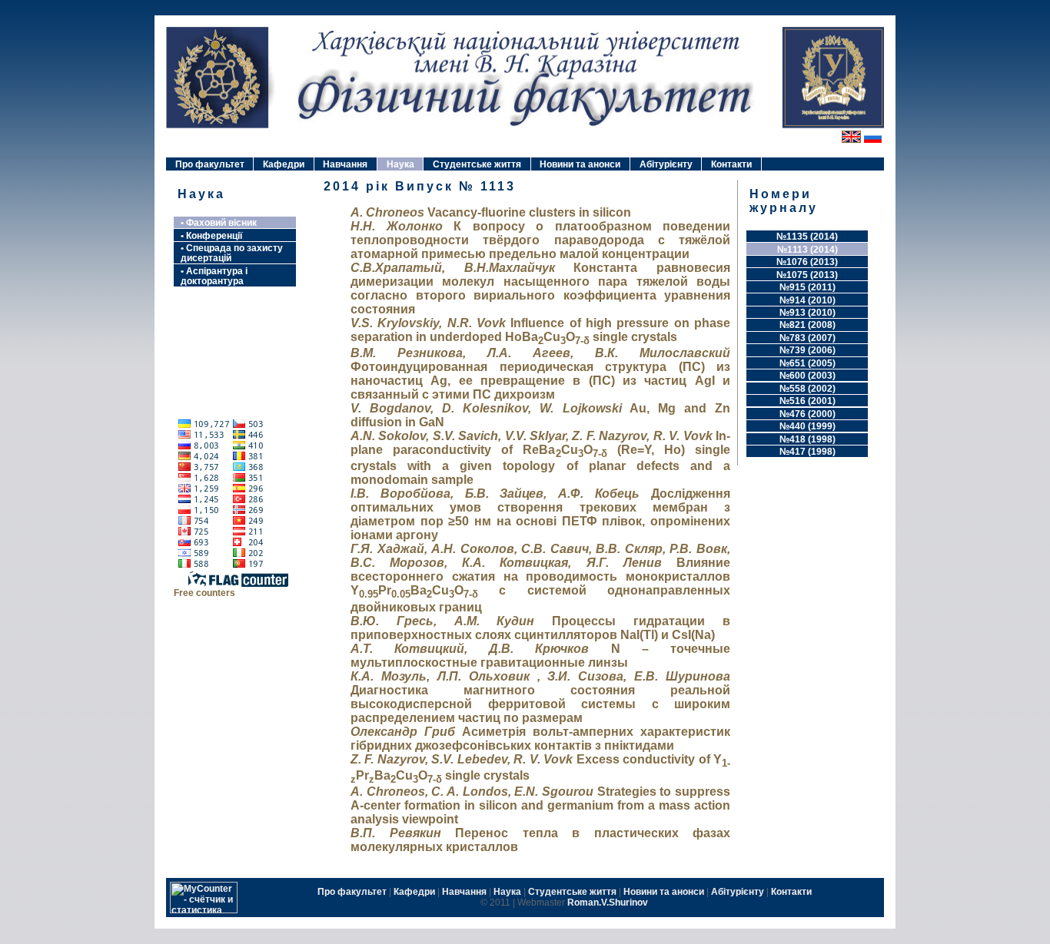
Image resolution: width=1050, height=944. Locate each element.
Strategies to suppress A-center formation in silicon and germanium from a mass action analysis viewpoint (540, 805)
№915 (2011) (807, 287)
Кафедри (283, 164)
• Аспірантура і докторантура (214, 276)
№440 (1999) (807, 426)
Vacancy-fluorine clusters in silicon (491, 212)
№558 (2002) (807, 388)
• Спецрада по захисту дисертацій (232, 253)
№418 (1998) (807, 439)
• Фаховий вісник (219, 222)
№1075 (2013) (807, 275)
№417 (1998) (807, 451)
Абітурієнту (666, 164)
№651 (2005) (807, 363)
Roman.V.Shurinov (607, 902)
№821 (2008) (807, 325)
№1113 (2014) (807, 249)
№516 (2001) (807, 401)
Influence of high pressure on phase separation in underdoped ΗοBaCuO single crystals (540, 329)
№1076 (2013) (807, 262)
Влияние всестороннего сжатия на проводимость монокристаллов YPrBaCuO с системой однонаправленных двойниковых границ (540, 577)
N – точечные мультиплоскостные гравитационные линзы (540, 655)
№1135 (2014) (807, 236)
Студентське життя (477, 164)
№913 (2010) (807, 312)
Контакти (731, 164)
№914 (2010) (807, 300)
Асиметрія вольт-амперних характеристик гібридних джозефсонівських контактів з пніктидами (540, 738)
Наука (400, 164)
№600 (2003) (807, 375)
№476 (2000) (807, 414)
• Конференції (211, 235)
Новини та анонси (580, 164)
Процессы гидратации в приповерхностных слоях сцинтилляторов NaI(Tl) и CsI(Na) (540, 627)
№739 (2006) (807, 350)
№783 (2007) (807, 338)
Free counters (204, 593)
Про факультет (209, 164)
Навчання (345, 164)
